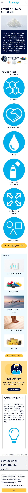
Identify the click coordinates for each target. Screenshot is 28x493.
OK (14, 490)
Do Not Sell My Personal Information (14, 485)
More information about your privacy (11, 481)
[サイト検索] (26, 2)
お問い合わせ (13, 390)
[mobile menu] (2, 2)
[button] (14, 461)
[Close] (26, 472)
